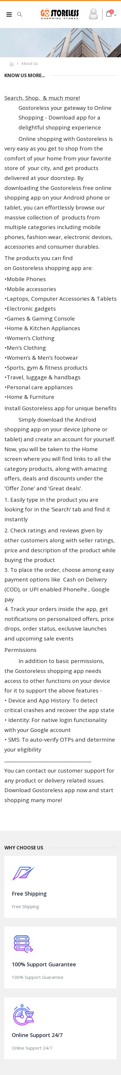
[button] (22, 14)
